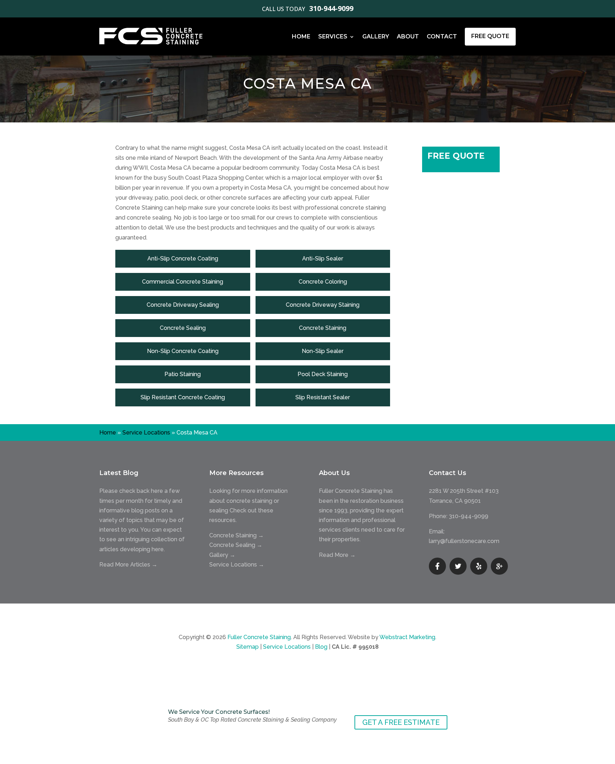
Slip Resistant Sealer (322, 397)
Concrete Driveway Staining (322, 304)
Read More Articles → (128, 564)
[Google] (499, 566)
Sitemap (247, 646)
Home (301, 36)
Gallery (375, 36)
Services (332, 36)
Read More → (337, 555)
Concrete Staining (322, 328)
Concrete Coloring (323, 281)
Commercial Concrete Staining (182, 281)
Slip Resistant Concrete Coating (183, 397)
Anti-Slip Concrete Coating (182, 258)
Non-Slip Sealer (322, 351)
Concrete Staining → (236, 535)
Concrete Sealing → (235, 545)
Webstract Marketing (407, 637)
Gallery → (222, 555)
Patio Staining (182, 374)
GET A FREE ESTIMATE (401, 722)
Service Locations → (236, 564)
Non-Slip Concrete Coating (183, 351)
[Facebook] (437, 566)
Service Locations (146, 432)
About (408, 36)
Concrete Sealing (183, 328)
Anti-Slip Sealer (322, 258)
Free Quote (490, 36)
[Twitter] (458, 566)
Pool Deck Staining (323, 374)
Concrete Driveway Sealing (183, 304)
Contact (442, 36)
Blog (321, 646)
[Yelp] (478, 566)
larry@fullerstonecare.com (464, 541)
